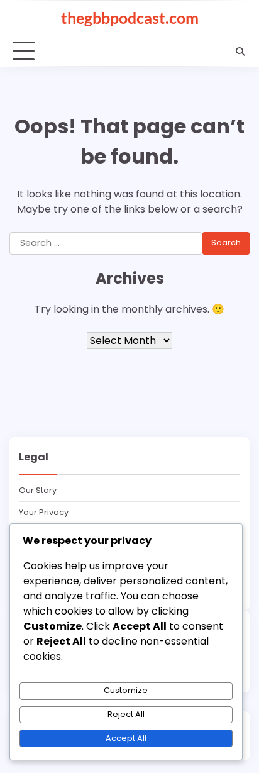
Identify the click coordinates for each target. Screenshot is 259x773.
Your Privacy (44, 512)
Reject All (126, 714)
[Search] (240, 51)
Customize (126, 690)
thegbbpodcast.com (130, 17)
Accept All (126, 738)
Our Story (38, 490)
